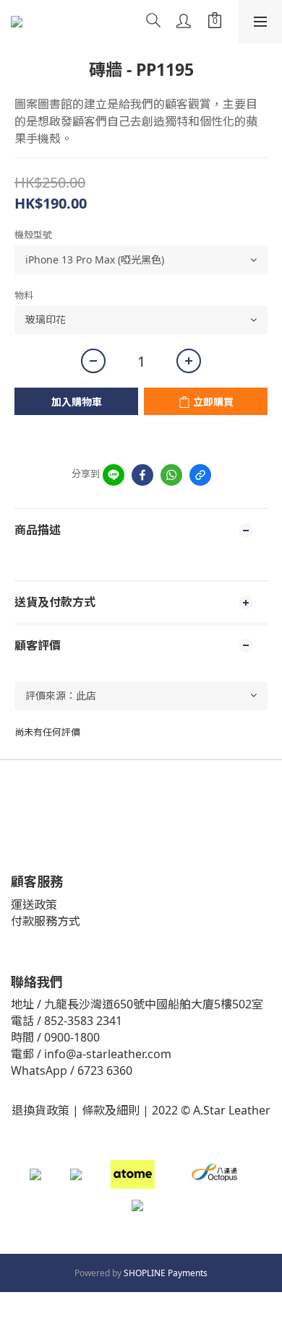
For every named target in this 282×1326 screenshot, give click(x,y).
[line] (113, 475)
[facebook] (142, 475)
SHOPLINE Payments (166, 1273)
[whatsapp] (171, 475)
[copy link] (200, 475)
